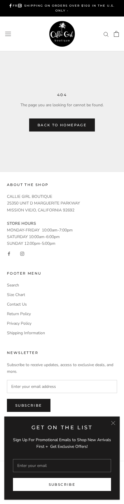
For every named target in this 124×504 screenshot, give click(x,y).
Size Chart (16, 294)
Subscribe (62, 484)
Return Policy (19, 314)
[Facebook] (10, 5)
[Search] (106, 34)
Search (13, 285)
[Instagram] (20, 5)
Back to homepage (62, 125)
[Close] (113, 423)
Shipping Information (26, 333)
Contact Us (17, 304)
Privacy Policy (19, 323)
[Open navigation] (8, 34)
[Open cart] (116, 34)
